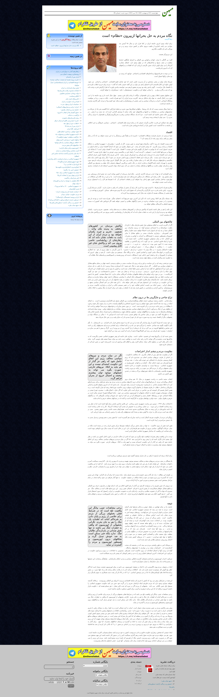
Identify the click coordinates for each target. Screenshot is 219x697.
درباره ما (138, 680)
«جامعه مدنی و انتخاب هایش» (70, 110)
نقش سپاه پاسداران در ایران (70, 88)
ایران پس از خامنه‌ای (72, 77)
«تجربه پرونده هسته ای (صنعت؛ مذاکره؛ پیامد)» (64, 80)
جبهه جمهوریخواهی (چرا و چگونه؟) (68, 162)
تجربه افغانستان (74, 189)
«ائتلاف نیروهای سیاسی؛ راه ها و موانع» (67, 142)
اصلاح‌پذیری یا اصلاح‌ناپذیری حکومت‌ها (67, 167)
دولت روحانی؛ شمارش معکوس (69, 93)
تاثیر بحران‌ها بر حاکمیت (71, 178)
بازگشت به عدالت (73, 115)
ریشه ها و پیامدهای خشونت (70, 118)
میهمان (139, 671)
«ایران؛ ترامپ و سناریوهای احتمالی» (67, 107)
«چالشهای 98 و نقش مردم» (70, 145)
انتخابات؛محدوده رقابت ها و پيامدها (68, 90)
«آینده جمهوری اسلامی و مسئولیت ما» (67, 134)
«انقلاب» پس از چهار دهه (71, 123)
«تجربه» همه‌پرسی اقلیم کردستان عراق (67, 121)
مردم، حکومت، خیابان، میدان (70, 194)
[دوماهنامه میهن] (165, 12)
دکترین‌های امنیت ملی (72, 99)
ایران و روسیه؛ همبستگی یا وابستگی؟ (67, 197)
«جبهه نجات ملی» (73, 205)
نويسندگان (138, 677)
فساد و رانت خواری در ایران (70, 101)
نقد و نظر (138, 674)
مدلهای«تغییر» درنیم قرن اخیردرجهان (67, 140)
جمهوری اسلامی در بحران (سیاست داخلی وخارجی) (63, 159)
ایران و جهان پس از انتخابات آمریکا (68, 175)
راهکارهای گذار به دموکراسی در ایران (67, 71)
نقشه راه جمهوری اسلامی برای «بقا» (67, 172)
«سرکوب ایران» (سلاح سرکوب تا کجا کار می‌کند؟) (63, 200)
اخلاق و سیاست (74, 96)
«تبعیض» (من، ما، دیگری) (71, 170)
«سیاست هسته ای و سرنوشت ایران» (67, 192)
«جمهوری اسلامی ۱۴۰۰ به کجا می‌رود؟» (67, 186)
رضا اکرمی (168, 39)
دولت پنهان (75, 183)
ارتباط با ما (138, 683)
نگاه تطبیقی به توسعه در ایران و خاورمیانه (66, 181)
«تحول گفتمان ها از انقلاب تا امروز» (68, 112)
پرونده (139, 666)
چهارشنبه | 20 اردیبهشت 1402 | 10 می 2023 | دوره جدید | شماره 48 (136, 13)
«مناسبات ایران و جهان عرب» (70, 104)
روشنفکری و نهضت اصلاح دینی (69, 74)
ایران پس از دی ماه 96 (72, 126)
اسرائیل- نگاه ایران (73, 129)
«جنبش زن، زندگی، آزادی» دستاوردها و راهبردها (64, 202)
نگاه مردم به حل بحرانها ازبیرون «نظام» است (65, 45)
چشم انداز (138, 668)
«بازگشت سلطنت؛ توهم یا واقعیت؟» (67, 137)
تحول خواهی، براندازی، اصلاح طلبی (68, 131)
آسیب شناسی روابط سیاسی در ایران (67, 151)
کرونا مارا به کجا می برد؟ (71, 164)
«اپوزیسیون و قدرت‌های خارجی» (69, 148)
